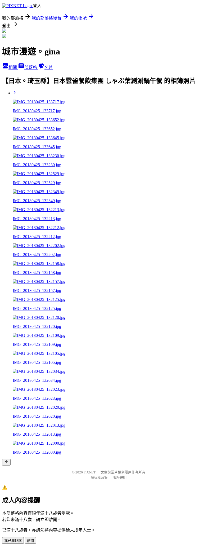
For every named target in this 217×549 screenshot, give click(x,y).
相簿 (13, 67)
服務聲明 (119, 478)
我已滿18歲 (13, 541)
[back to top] (6, 462)
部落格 (31, 67)
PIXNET (90, 472)
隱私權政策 (99, 478)
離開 (30, 541)
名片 (48, 67)
